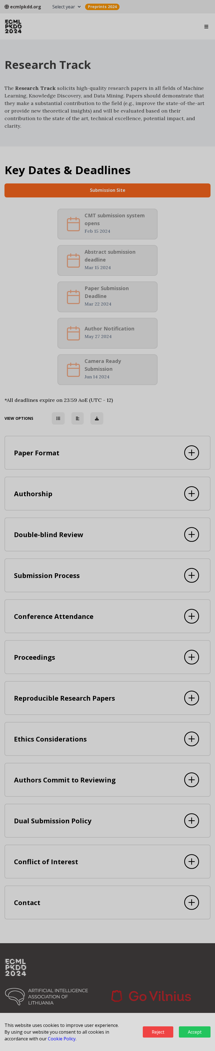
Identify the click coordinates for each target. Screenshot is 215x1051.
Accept (195, 1032)
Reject (158, 1032)
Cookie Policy (62, 1039)
